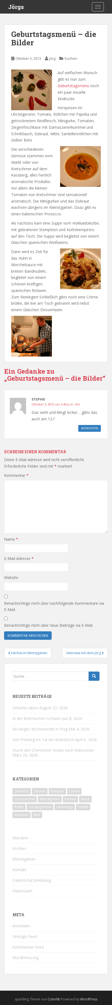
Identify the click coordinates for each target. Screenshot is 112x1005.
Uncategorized (40, 807)
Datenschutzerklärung (32, 880)
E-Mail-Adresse (19, 558)
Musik (85, 799)
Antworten (89, 428)
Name (11, 539)
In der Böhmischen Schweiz (37, 718)
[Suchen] (94, 676)
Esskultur (57, 791)
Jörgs (16, 6)
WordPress (88, 999)
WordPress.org (26, 957)
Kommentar (16, 475)
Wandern (21, 814)
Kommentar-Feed (28, 947)
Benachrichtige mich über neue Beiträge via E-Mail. (48, 625)
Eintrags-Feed (25, 936)
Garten (74, 791)
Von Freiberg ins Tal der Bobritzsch (43, 739)
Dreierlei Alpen (25, 707)
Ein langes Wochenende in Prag (40, 729)
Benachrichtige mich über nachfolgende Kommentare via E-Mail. (54, 606)
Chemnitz (21, 791)
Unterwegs (64, 807)
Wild (36, 814)
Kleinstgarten (50, 799)
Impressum (22, 890)
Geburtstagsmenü (74, 85)
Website (11, 577)
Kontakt (19, 869)
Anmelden (21, 925)
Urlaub (83, 807)
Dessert (40, 791)
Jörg (52, 58)
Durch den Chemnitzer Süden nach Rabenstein (53, 750)
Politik (19, 807)
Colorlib (54, 999)
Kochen (71, 58)
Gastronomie (24, 799)
